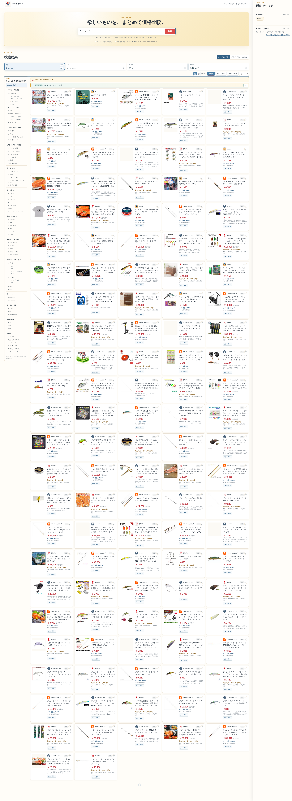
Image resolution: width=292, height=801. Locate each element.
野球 (12, 268)
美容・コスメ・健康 (13, 239)
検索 (170, 31)
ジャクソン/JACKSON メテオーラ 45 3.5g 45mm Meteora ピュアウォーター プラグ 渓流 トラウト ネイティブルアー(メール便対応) (102, 384)
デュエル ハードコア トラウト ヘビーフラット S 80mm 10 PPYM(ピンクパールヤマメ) (147, 153)
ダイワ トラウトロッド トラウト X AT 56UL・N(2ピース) (146, 181)
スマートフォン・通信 (14, 128)
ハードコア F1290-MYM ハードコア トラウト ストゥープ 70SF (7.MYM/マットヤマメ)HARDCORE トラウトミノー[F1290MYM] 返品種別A (103, 182)
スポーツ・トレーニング (15, 263)
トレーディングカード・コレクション (17, 181)
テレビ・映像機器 (13, 148)
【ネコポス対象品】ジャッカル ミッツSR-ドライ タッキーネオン (58, 642)
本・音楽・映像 (12, 305)
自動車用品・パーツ (14, 297)
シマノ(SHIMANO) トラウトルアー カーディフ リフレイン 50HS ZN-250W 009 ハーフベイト (234, 153)
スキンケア (11, 245)
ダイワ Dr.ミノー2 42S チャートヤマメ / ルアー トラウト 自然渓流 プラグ (235, 701)
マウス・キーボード (16, 119)
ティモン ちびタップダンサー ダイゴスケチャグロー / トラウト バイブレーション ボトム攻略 (234, 440)
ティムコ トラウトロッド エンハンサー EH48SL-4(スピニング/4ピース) (146, 499)
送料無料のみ (121, 42)
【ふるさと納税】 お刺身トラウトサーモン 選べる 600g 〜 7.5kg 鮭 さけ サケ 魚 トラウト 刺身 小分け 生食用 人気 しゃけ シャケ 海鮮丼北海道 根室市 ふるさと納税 (58, 239)
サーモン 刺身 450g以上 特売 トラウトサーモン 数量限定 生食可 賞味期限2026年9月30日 (59, 182)
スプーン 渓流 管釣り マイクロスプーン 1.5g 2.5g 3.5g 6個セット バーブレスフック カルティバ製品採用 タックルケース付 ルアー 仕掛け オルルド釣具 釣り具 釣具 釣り (191, 384)
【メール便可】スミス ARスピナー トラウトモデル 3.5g (58, 383)
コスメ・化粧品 (12, 242)
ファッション (11, 190)
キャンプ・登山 (15, 280)
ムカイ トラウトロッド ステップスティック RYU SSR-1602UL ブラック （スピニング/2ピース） (191, 210)
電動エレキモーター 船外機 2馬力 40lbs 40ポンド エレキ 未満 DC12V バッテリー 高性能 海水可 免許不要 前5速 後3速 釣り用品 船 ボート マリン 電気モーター (147, 326)
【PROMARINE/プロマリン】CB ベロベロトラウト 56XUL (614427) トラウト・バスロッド (103, 239)
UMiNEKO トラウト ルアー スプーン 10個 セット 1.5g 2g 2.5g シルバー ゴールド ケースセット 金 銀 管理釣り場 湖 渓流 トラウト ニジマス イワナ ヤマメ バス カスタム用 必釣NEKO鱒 (103, 586)
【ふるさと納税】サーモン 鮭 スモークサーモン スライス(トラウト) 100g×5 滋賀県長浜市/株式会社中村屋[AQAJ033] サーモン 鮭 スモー (59, 760)
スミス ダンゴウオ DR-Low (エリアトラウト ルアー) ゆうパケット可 (146, 614)
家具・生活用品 (12, 216)
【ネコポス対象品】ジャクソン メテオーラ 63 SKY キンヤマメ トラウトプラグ (234, 557)
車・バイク (10, 294)
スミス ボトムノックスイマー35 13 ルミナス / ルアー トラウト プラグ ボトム (234, 615)
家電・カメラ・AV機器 (14, 145)
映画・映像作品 (12, 314)
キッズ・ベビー (12, 199)
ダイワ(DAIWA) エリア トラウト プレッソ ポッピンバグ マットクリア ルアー (191, 586)
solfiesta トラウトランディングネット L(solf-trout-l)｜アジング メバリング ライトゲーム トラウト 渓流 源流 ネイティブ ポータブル (235, 356)
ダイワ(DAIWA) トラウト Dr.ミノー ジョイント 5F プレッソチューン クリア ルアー (59, 672)
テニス (12, 273)
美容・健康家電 (12, 163)
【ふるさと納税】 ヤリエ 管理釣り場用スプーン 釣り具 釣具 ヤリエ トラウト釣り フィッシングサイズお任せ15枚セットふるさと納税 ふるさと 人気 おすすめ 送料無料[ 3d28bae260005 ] (102, 326)
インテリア (11, 222)
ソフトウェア (12, 122)
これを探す (51, 109)
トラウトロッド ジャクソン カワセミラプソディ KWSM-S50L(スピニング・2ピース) (102, 730)
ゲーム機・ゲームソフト (15, 171)
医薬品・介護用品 (13, 255)
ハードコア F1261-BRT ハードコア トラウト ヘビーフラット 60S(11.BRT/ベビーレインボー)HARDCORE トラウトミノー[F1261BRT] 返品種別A (234, 210)
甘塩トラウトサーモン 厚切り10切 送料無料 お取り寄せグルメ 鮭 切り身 (103, 499)
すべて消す (286, 28)
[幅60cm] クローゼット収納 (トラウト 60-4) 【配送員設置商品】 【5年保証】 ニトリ (147, 297)
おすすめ (211, 73)
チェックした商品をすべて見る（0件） (278, 35)
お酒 (9, 328)
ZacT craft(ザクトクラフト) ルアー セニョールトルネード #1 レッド (58, 152)
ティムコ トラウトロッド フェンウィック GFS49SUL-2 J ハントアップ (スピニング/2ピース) (234, 730)
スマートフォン (12, 131)
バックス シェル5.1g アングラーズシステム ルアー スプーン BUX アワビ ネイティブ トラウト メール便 (190, 356)
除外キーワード (132, 41)
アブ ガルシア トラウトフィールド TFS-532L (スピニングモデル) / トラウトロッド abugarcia (234, 643)
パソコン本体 (12, 93)
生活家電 (10, 160)
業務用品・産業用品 (14, 349)
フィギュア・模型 (13, 177)
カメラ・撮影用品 (13, 154)
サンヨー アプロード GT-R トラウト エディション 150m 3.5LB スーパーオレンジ (190, 326)
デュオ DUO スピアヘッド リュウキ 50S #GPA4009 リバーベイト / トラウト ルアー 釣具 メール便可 (191, 124)
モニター (10, 110)
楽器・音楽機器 (12, 185)
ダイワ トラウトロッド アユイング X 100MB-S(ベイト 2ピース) (190, 700)
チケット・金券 (12, 346)
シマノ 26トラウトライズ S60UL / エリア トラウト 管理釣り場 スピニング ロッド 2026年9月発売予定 (235, 789)
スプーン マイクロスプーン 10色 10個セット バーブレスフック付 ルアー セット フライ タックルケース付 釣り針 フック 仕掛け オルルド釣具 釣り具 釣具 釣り (235, 411)
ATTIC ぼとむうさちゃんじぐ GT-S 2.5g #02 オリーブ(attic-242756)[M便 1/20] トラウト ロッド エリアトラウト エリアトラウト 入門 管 (59, 499)
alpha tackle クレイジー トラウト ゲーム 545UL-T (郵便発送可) (234, 181)
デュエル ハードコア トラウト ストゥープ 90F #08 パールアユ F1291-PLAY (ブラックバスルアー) (103, 701)
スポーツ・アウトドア (14, 260)
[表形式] (198, 73)
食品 (9, 322)
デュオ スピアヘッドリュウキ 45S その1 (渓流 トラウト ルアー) (102, 614)
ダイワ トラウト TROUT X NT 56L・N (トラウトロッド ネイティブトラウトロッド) (146, 239)
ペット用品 (11, 337)
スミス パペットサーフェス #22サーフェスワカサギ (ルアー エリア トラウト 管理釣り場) (58, 411)
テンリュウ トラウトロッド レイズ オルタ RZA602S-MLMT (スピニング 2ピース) (102, 760)
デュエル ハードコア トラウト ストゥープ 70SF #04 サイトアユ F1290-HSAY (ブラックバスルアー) (147, 557)
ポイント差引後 (232, 73)
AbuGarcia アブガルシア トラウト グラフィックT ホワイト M (58, 209)
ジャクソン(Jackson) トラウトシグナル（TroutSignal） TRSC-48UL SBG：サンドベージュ (58, 701)
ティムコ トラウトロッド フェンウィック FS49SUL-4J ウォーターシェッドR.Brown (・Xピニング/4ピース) (191, 528)
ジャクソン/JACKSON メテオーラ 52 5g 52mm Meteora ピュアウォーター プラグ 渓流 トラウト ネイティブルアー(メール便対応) (147, 95)
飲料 (9, 325)
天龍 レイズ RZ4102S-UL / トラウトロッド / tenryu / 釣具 (102, 556)
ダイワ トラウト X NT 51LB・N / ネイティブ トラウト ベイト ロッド (147, 729)
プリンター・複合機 (16, 116)
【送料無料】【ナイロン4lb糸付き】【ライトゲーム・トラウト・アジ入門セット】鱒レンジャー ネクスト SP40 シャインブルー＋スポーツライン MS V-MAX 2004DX (191, 615)
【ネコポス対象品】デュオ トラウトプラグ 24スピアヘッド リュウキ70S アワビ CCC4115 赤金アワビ (146, 586)
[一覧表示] (195, 73)
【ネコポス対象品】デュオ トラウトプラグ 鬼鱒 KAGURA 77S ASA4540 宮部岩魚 (146, 411)
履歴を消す (286, 14)
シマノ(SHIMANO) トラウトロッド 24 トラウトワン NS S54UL (102, 469)
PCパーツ (11, 105)
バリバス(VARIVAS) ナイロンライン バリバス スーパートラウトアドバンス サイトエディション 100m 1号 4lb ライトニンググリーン (59, 268)
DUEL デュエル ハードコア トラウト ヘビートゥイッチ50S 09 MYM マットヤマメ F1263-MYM (102, 789)
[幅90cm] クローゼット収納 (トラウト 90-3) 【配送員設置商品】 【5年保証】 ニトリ (191, 268)
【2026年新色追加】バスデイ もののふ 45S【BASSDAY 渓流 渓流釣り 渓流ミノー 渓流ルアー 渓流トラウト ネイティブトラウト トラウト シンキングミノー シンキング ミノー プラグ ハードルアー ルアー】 (147, 701)
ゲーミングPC (14, 101)
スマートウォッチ (13, 140)
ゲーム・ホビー (12, 168)
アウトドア (11, 277)
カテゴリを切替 (223, 57)
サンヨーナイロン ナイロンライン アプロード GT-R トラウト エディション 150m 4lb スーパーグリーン (234, 268)
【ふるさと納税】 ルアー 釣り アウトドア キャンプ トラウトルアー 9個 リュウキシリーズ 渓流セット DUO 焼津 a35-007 (235, 326)
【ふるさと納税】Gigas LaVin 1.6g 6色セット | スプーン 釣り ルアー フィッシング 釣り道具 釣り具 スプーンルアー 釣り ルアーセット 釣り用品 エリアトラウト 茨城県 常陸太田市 (147, 528)
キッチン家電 (12, 157)
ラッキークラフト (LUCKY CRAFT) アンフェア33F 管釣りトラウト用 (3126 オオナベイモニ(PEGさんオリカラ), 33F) (191, 297)
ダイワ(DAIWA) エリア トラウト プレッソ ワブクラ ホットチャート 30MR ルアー (103, 440)
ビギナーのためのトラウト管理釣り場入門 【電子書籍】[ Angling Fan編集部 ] (59, 124)
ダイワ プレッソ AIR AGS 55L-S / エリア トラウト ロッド (190, 498)
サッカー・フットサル (16, 271)
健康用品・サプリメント (15, 251)
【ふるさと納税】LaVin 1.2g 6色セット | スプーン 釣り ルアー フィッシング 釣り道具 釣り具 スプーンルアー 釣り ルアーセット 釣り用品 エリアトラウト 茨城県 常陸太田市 (235, 239)
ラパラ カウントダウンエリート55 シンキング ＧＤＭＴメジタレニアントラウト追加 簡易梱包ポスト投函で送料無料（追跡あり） (59, 789)
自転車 (10, 286)
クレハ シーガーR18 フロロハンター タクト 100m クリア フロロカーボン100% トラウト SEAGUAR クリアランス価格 (103, 297)
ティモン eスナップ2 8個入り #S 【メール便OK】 (190, 556)
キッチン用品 (12, 225)
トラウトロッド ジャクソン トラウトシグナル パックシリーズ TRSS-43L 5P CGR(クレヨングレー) (58, 297)
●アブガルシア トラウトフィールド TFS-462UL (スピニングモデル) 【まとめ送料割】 (102, 643)
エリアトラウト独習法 (98, 93)
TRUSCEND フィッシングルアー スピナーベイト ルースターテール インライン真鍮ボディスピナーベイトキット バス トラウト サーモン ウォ (191, 239)
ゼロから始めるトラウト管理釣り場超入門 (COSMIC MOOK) (191, 181)
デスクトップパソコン (16, 99)
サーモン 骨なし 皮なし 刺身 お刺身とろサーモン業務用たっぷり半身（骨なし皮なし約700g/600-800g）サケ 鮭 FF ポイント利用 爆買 (59, 615)
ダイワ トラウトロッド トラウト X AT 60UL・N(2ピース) (146, 671)
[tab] (34, 66)
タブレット (11, 134)
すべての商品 (11, 85)
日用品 (10, 228)
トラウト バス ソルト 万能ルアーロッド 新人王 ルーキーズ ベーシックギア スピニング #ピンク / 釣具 (191, 760)
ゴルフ (10, 289)
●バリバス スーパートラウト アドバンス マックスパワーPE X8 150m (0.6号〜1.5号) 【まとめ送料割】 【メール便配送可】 (59, 470)
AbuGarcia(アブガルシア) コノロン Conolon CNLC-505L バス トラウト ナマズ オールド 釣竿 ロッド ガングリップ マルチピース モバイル (102, 528)
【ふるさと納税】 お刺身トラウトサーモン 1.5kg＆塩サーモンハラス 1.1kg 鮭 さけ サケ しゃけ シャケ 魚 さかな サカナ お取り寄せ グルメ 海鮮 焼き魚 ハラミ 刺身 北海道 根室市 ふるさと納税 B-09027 (191, 730)
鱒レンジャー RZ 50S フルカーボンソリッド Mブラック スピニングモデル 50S (191, 440)
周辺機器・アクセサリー (15, 114)
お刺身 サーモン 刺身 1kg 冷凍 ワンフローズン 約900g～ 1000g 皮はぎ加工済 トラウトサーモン (191, 470)
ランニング (14, 266)
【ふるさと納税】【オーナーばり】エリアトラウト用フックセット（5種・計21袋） (59, 557)
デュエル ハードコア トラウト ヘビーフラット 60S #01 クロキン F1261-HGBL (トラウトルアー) (147, 643)
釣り (12, 283)
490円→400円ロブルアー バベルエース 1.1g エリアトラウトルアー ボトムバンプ (146, 356)
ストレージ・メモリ (14, 107)
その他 (9, 333)
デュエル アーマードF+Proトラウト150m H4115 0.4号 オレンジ (234, 123)
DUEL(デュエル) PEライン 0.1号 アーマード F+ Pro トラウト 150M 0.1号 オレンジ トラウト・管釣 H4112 (59, 326)
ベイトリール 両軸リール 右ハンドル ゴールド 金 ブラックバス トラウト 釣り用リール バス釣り (190, 789)
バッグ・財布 (12, 205)
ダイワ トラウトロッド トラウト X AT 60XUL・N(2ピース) (234, 498)
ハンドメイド (12, 342)
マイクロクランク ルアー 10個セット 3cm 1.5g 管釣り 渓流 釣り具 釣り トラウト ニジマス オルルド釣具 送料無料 (235, 384)
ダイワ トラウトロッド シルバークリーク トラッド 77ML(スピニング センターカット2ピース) (58, 528)
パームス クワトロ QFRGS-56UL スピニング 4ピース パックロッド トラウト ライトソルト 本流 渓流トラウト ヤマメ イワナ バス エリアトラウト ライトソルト (235, 470)
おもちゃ (10, 174)
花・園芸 (10, 234)
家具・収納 (11, 219)
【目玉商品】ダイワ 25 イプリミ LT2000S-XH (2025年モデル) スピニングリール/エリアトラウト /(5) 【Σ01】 (235, 297)
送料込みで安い (221, 73)
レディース (11, 193)
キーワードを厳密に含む (104, 42)
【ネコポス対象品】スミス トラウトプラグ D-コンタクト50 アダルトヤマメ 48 (103, 153)
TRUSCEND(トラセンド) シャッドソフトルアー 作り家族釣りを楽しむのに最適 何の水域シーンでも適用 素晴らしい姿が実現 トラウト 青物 (147, 268)
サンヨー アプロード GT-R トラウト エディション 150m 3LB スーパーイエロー (234, 95)
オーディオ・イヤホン (14, 151)
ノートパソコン (15, 96)
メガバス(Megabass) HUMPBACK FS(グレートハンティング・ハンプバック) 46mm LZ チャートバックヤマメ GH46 (191, 643)
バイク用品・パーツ (14, 300)
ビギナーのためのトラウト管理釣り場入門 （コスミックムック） (59, 94)
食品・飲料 (10, 319)
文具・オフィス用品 (14, 339)
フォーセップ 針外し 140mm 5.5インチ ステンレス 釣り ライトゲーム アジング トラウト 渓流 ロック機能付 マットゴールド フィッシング (147, 470)
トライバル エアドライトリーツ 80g (189, 94)
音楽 (9, 311)
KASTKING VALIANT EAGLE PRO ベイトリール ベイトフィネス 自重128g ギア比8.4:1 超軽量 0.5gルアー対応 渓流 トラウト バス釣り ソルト (59, 586)
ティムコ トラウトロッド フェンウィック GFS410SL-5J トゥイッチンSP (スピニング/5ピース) (59, 356)
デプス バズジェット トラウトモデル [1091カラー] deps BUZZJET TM (146, 760)
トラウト (260, 19)
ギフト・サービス (13, 352)
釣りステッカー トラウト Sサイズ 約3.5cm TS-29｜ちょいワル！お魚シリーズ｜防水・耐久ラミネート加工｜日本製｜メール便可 (103, 356)
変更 (246, 83)
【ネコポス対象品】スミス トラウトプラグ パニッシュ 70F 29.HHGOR (146, 124)
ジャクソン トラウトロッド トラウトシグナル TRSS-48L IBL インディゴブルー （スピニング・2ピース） (103, 268)
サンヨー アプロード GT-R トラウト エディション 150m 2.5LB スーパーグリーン (234, 528)
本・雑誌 (10, 308)
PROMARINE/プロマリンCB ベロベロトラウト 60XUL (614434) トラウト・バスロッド (191, 411)
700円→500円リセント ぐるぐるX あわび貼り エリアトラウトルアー (234, 759)
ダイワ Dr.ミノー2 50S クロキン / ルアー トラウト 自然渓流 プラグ (190, 671)
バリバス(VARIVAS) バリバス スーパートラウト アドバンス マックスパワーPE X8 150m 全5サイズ (146, 440)
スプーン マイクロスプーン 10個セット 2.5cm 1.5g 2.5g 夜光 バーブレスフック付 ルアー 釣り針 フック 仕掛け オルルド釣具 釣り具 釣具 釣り (147, 789)
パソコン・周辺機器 (13, 90)
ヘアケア (10, 248)
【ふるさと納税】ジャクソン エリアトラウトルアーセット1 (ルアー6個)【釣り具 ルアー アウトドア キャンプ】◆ (59, 730)
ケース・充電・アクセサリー (16, 137)
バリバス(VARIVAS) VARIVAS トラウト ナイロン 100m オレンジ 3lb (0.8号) (147, 210)
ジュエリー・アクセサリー (15, 211)
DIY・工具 (11, 231)
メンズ (10, 196)
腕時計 (10, 208)
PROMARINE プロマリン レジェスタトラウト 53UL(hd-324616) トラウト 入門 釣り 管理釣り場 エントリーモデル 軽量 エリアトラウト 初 (147, 384)
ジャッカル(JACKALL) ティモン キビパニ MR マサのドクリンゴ (102, 123)
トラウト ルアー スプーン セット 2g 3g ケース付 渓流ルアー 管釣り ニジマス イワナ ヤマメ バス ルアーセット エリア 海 (58, 440)
